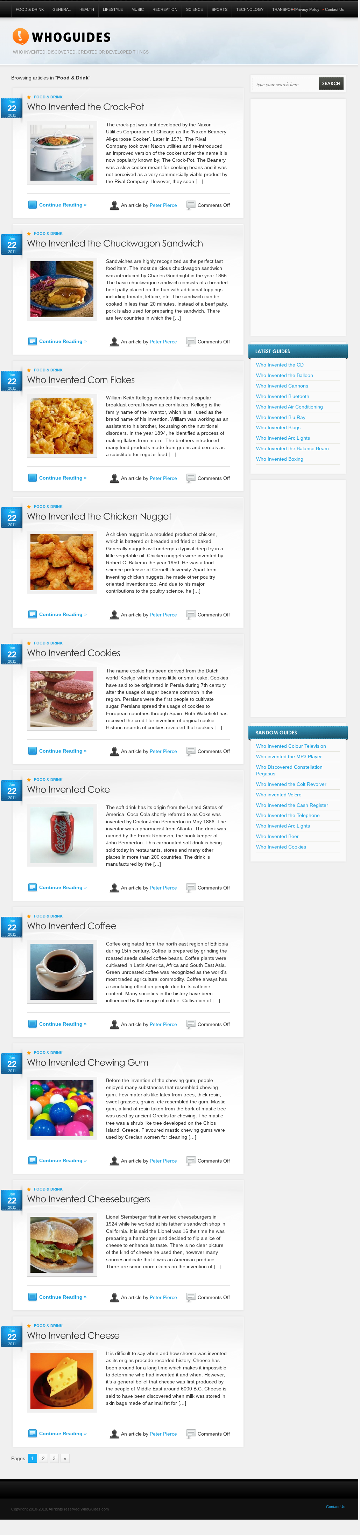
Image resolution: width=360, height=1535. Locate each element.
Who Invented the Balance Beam (292, 448)
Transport (284, 9)
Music (138, 9)
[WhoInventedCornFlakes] (81, 378)
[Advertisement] (298, 222)
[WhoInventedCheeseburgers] (88, 1198)
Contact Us (334, 9)
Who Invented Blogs (278, 427)
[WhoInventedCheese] (73, 1334)
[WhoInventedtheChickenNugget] (99, 515)
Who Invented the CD (280, 365)
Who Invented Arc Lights (283, 438)
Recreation (165, 9)
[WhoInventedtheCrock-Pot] (85, 105)
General (61, 9)
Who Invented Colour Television (291, 746)
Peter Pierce (163, 205)
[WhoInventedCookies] (73, 652)
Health (86, 9)
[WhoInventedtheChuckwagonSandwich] (115, 242)
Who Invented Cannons (282, 386)
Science (194, 9)
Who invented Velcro (279, 794)
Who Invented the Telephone (288, 815)
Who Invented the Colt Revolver (291, 784)
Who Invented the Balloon (284, 375)
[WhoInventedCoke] (68, 788)
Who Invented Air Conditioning (289, 407)
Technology (249, 9)
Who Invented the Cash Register (292, 805)
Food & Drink (30, 9)
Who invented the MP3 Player (289, 756)
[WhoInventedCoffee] (72, 925)
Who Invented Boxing (279, 459)
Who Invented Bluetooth (282, 396)
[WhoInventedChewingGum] (87, 1061)
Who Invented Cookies (281, 847)
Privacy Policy (307, 9)
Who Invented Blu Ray (280, 417)
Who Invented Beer (277, 836)
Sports (219, 9)
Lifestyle (113, 9)
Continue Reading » (63, 205)
